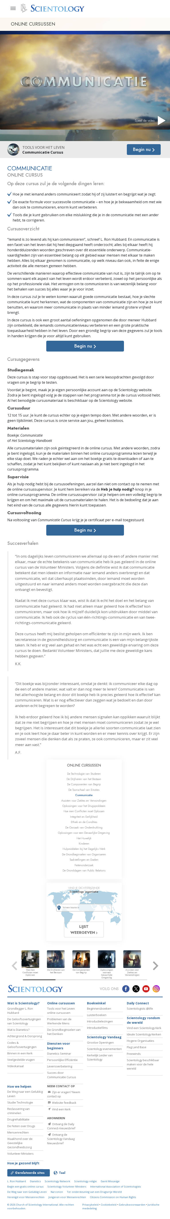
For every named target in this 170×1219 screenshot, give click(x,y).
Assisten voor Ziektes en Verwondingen (83, 800)
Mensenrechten (18, 1132)
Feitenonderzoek (84, 865)
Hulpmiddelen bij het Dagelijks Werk (84, 849)
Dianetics (35, 1181)
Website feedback (63, 1103)
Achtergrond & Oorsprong (24, 1036)
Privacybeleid (90, 1204)
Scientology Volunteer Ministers (66, 1186)
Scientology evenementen (104, 1049)
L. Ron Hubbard (16, 1181)
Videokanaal (15, 1066)
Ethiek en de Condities (84, 822)
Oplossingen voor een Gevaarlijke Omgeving (84, 833)
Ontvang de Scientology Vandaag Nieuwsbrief (61, 1139)
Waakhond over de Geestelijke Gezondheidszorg (20, 1143)
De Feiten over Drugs (21, 1126)
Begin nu (142, 149)
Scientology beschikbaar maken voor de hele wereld (143, 1064)
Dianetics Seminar (59, 1053)
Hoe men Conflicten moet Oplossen (84, 811)
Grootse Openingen (100, 1042)
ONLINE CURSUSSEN (84, 765)
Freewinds (134, 1054)
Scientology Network (57, 1181)
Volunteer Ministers (20, 1154)
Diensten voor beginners (58, 1045)
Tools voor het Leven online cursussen (61, 1011)
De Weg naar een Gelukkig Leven (27, 1191)
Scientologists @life (140, 1009)
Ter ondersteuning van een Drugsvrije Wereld (94, 1191)
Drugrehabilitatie (18, 1119)
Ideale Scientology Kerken (144, 1034)
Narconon (57, 1191)
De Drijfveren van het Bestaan (84, 779)
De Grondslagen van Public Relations (84, 870)
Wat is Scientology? (23, 1003)
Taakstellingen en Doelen (84, 860)
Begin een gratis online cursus (25, 1186)
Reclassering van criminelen (18, 1111)
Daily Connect (138, 1003)
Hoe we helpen (19, 1086)
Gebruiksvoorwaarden (132, 1204)
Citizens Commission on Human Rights (113, 1197)
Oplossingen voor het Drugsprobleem (83, 806)
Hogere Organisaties (140, 1041)
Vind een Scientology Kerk (144, 1028)
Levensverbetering (59, 1066)
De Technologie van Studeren (84, 774)
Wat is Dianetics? (18, 1030)
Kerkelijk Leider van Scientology (100, 1057)
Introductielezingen (100, 1021)
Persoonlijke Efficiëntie (62, 1060)
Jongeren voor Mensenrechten (67, 1197)
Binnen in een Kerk (20, 1053)
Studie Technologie (20, 1102)
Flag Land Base (136, 1047)
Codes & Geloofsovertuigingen (22, 1045)
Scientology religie (85, 1181)
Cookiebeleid (108, 1204)
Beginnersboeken (99, 1009)
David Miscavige (110, 1181)
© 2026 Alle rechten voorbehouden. (40, 1206)
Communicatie (84, 795)
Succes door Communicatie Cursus (61, 1075)
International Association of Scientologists (115, 1186)
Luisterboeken (96, 1015)
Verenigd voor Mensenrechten (25, 1197)
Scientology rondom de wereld (143, 1020)
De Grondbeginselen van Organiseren (84, 854)
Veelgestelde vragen (21, 1060)
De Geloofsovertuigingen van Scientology (24, 1021)
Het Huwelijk (84, 838)
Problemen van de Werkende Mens (59, 1021)
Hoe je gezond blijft (23, 1163)
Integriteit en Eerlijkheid (84, 817)
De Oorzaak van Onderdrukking (83, 827)
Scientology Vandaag (104, 1037)
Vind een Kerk (61, 1109)
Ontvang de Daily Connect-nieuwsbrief (61, 1126)
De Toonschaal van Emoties (83, 790)
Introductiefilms (97, 1028)
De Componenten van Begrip (84, 784)
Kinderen (84, 843)
